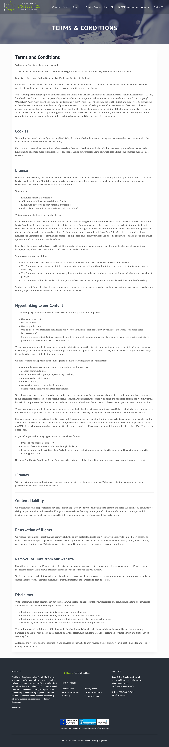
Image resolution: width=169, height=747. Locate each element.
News (106, 7)
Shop (113, 7)
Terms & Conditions (93, 692)
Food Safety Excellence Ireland (79, 741)
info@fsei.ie (123, 695)
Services (77, 7)
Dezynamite (102, 741)
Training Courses (93, 7)
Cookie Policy (68, 689)
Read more (16, 708)
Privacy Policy (90, 689)
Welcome (56, 7)
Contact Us (159, 7)
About (65, 7)
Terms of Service (91, 696)
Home (69, 673)
